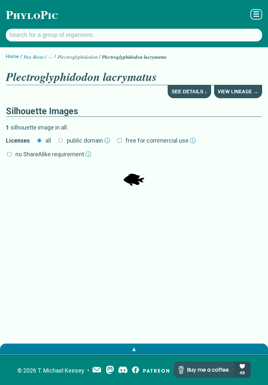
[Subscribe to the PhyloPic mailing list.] (96, 370)
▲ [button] (134, 349)
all (48, 140)
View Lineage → (238, 92)
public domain (88, 140)
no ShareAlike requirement (53, 154)
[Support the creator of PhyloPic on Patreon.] (156, 370)
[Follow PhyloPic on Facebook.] (135, 370)
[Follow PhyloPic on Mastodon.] (110, 370)
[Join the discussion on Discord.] (122, 370)
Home (12, 56)
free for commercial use (161, 140)
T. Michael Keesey (61, 370)
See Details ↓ (189, 91)
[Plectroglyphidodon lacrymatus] (134, 176)
